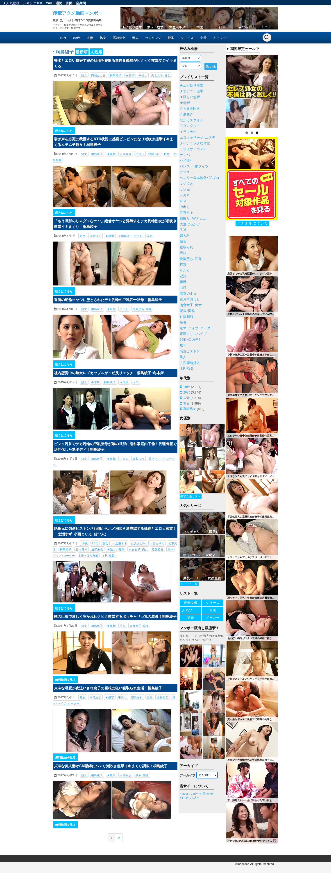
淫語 (150, 235)
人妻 (90, 37)
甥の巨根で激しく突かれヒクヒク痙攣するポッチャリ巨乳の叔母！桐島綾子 (115, 616)
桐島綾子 (116, 75)
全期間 (81, 2)
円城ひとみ (98, 75)
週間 (59, 2)
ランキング (153, 37)
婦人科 (185, 235)
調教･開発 (142, 775)
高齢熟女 (119, 37)
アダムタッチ (190, 126)
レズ (135, 382)
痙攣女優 (190, 602)
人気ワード (190, 610)
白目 (183, 287)
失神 (183, 230)
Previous (218, 90)
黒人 (183, 357)
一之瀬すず (119, 543)
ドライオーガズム (193, 149)
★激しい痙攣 (116, 549)
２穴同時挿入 (190, 363)
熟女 (103, 37)
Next (285, 90)
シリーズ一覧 (189, 584)
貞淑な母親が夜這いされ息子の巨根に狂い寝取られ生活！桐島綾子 (108, 687)
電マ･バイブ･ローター (197, 328)
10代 (63, 37)
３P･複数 (108, 555)
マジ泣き (186, 183)
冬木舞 (95, 382)
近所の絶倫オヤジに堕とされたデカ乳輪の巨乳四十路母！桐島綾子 (108, 299)
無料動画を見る (65, 679)
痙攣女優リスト (190, 496)
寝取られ (154, 154)
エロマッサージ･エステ (197, 137)
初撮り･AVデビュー (194, 218)
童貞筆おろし (190, 299)
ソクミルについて (252, 223)
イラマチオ (188, 131)
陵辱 (183, 322)
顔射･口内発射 (88, 555)
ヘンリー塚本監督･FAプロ (199, 178)
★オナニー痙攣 (191, 91)
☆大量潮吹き (190, 108)
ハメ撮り (186, 160)
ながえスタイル (191, 120)
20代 (76, 37)
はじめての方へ (190, 797)
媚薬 (183, 241)
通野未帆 (97, 549)
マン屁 (185, 189)
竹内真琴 (81, 549)
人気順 (96, 51)
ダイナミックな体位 (195, 143)
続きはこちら (64, 130)
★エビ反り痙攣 (191, 85)
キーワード (221, 37)
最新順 (82, 51)
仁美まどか (138, 543)
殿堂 (171, 37)
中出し (142, 75)
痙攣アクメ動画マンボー (77, 12)
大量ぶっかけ (190, 224)
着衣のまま (188, 293)
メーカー (213, 617)
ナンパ (185, 155)
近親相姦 (158, 549)
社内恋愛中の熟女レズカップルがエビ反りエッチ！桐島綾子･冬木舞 (109, 372)
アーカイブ (187, 775)
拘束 (183, 264)
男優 (212, 610)
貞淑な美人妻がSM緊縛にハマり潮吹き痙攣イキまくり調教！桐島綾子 (111, 765)
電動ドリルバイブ (193, 334)
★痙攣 (130, 75)
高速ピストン (190, 351)
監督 (190, 617)
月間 (69, 2)
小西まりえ (157, 543)
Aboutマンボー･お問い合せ (197, 793)
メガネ (185, 195)
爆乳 (183, 282)
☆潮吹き (125, 154)
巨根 (167, 154)
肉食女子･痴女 (160, 75)
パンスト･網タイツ (194, 166)
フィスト (186, 172)
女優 (203, 37)
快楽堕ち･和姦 (142, 309)
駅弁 (183, 345)
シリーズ (187, 37)
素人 (135, 37)
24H (49, 2)
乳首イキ (186, 212)
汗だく (185, 270)
